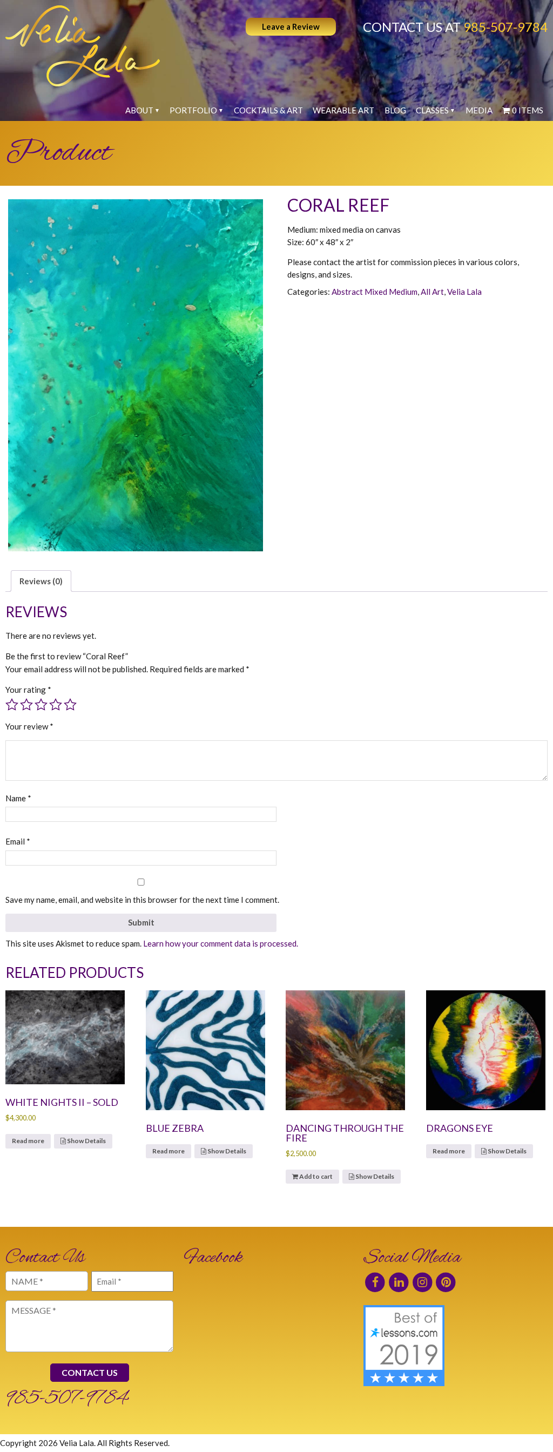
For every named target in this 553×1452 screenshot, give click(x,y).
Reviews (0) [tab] (41, 581)
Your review (29, 726)
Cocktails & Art (268, 110)
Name (18, 798)
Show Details (86, 1141)
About (139, 110)
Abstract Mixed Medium (374, 291)
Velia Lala (464, 291)
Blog (395, 110)
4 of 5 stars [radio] (55, 704)
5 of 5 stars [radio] (70, 704)
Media (479, 110)
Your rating (28, 689)
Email (17, 841)
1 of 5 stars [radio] (11, 704)
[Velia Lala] (82, 45)
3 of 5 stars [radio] (41, 704)
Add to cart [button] (316, 1176)
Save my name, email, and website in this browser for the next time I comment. (142, 899)
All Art (432, 291)
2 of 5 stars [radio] (26, 704)
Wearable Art (343, 110)
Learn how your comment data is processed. (220, 943)
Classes (432, 110)
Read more (28, 1141)
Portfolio (193, 110)
